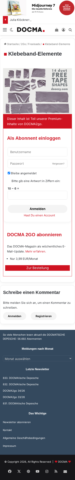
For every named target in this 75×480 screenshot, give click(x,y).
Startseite (12, 44)
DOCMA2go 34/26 (14, 390)
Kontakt (7, 430)
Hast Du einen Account (39, 215)
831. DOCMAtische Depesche (20, 403)
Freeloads (34, 44)
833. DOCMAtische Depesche (21, 377)
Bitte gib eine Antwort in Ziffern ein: (36, 181)
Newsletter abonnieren (17, 422)
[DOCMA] (30, 29)
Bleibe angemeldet (23, 173)
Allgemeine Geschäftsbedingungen (24, 437)
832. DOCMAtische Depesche (21, 384)
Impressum (9, 445)
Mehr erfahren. (35, 251)
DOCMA (63, 461)
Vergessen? (58, 163)
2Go (23, 44)
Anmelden (37, 209)
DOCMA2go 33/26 (14, 397)
